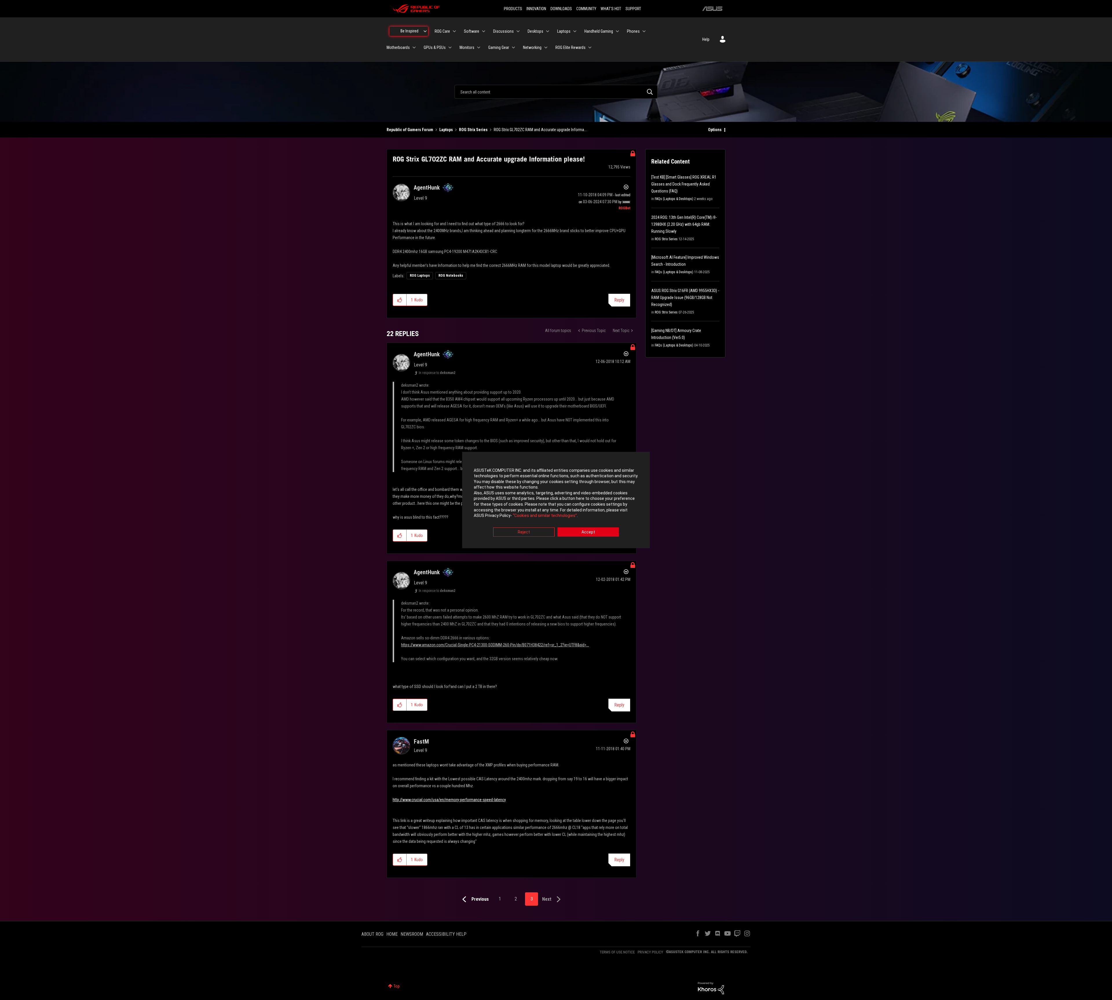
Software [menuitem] (471, 31)
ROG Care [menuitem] (442, 31)
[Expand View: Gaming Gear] (513, 47)
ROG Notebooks (450, 276)
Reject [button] (524, 532)
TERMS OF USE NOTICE (617, 952)
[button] (400, 300)
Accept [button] (588, 532)
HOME (392, 934)
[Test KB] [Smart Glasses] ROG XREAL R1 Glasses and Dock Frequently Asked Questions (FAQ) (683, 184)
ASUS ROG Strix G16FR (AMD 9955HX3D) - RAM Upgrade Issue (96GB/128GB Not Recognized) (685, 297)
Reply (619, 300)
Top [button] (397, 986)
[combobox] (556, 92)
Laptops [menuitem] (563, 31)
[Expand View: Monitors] (479, 47)
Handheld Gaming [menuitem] (598, 31)
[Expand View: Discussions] (518, 31)
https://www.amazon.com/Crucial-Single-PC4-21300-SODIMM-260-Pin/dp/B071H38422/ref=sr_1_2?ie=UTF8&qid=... (495, 645)
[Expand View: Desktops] (547, 31)
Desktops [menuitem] (535, 31)
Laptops (446, 129)
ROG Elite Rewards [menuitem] (570, 47)
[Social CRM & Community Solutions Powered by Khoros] (711, 988)
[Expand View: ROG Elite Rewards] (590, 47)
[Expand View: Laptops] (575, 31)
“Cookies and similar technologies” (545, 515)
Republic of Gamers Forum (410, 129)
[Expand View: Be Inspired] (425, 31)
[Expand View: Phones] (644, 31)
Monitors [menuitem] (467, 47)
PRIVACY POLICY (650, 952)
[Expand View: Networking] (546, 47)
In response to (437, 373)
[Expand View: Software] (484, 31)
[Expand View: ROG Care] (454, 31)
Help (705, 39)
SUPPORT (633, 8)
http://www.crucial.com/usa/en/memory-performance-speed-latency (449, 799)
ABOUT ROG (372, 934)
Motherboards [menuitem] (398, 47)
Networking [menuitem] (532, 47)
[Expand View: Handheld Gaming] (617, 31)
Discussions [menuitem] (503, 31)
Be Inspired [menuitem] (409, 31)
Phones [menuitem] (633, 31)
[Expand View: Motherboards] (414, 47)
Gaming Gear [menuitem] (498, 47)
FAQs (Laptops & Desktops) (674, 199)
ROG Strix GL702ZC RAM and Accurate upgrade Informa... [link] (540, 129)
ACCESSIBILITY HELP (446, 934)
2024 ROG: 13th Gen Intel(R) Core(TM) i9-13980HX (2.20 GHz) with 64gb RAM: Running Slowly (684, 224)
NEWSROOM (411, 934)
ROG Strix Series (473, 129)
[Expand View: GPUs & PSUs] (450, 47)
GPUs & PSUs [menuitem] (435, 47)
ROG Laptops (420, 276)
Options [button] (715, 129)
